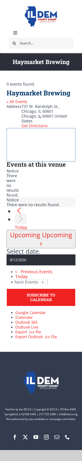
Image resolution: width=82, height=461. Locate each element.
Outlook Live (26, 327)
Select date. (23, 251)
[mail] (57, 437)
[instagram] (46, 437)
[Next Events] (20, 218)
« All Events (17, 101)
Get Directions (34, 125)
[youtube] (36, 437)
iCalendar (24, 317)
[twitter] (25, 437)
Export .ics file (28, 331)
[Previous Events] (19, 211)
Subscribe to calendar (41, 297)
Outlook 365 (26, 322)
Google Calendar (30, 312)
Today (21, 227)
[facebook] (15, 437)
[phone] (67, 437)
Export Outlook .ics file (36, 336)
